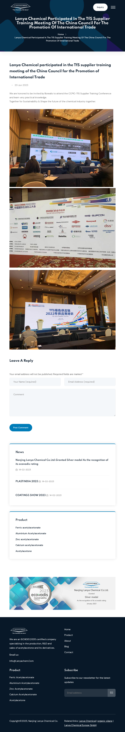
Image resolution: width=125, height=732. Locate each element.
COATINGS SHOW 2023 (31, 495)
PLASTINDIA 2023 (27, 481)
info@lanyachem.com (21, 661)
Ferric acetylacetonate (28, 527)
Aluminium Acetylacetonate (31, 533)
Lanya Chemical (87, 721)
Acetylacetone (24, 551)
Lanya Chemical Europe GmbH (80, 725)
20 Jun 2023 (21, 85)
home (67, 629)
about (67, 640)
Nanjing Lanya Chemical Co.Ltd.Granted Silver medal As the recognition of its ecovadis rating (62, 462)
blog (66, 646)
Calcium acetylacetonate (29, 545)
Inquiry (100, 7)
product (68, 635)
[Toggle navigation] (113, 7)
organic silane (105, 721)
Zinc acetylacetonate (27, 539)
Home (61, 34)
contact (68, 652)
